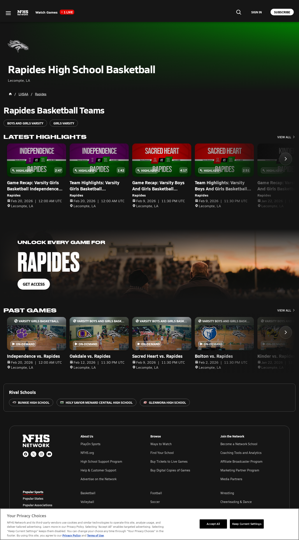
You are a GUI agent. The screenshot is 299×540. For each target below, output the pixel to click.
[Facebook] (25, 454)
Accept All (213, 524)
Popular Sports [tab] (33, 491)
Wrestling (227, 493)
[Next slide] (285, 158)
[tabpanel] (178, 501)
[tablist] (45, 498)
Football (156, 493)
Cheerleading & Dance (236, 502)
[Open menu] (8, 13)
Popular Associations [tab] (37, 504)
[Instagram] (41, 454)
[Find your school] (239, 12)
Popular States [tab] (33, 498)
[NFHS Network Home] (23, 13)
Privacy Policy (71, 535)
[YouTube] (49, 454)
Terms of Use (95, 535)
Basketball (88, 493)
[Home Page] (10, 94)
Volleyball (87, 502)
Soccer (155, 502)
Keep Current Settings (246, 524)
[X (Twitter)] (33, 454)
